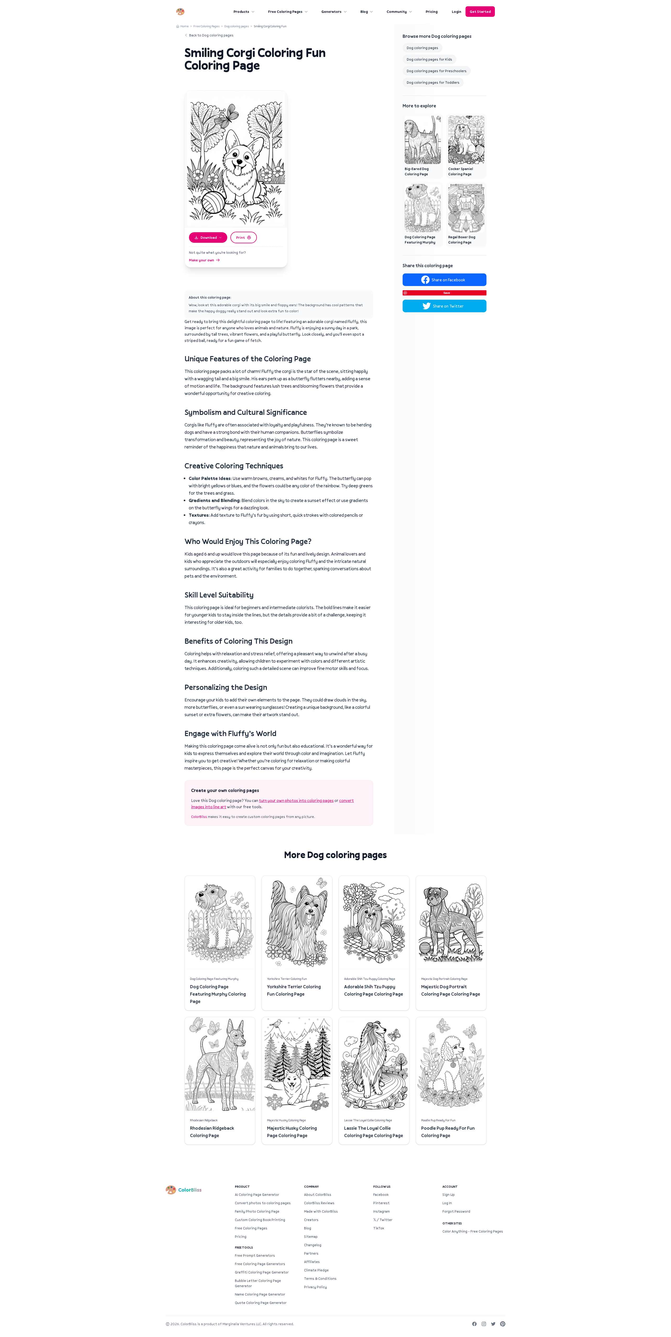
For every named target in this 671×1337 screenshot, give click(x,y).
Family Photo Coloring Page (257, 1211)
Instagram (381, 1211)
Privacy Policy (315, 1287)
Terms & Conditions (320, 1278)
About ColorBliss (317, 1194)
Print (240, 237)
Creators (311, 1219)
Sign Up (448, 1194)
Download (209, 237)
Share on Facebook (448, 279)
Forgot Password (456, 1211)
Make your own (201, 260)
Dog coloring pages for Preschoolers (437, 70)
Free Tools (244, 1247)
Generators (331, 11)
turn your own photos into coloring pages (296, 800)
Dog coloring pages (236, 26)
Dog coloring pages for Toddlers (433, 82)
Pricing (431, 11)
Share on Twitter (448, 306)
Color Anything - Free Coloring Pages (472, 1231)
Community (397, 11)
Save (446, 293)
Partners (311, 1253)
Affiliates (312, 1261)
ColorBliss (199, 816)
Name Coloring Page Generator (260, 1294)
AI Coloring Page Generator (257, 1194)
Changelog (312, 1245)
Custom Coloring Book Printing (260, 1219)
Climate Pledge (316, 1270)
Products (241, 11)
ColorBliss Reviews (319, 1203)
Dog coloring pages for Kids (429, 59)
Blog (364, 11)
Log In (447, 1203)
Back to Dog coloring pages (211, 35)
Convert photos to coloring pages (263, 1203)
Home (184, 26)
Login (456, 11)
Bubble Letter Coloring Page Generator (258, 1283)
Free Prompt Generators (255, 1255)
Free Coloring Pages (285, 11)
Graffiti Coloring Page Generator (262, 1272)
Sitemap (311, 1236)
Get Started (480, 11)
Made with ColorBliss (321, 1211)
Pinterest (381, 1203)
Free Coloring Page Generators (260, 1263)
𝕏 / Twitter (382, 1219)
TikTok (378, 1228)
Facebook (380, 1194)
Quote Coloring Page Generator (260, 1302)
